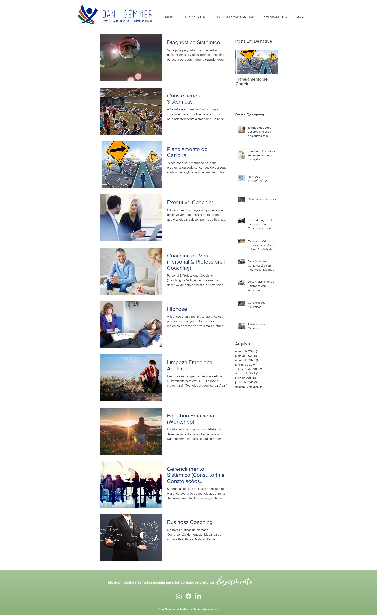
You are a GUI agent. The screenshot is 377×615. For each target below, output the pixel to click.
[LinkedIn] (198, 596)
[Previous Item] (241, 62)
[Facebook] (188, 596)
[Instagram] (179, 596)
